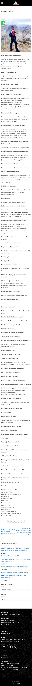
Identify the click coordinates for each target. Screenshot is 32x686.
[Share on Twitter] (14, 521)
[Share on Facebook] (11, 521)
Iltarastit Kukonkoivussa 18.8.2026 (11, 572)
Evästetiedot (16, 681)
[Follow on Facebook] (4, 646)
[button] (2, 3)
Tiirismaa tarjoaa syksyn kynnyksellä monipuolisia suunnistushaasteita (15, 560)
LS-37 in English (8, 680)
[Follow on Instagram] (9, 646)
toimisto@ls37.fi (6, 633)
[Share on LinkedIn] (23, 521)
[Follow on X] (14, 646)
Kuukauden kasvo (6, 9)
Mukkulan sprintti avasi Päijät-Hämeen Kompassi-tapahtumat (8, 531)
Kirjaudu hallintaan (20, 680)
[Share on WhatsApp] (8, 521)
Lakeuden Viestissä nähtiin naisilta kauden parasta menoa (13, 576)
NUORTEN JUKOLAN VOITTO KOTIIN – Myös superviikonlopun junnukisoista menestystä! (15, 549)
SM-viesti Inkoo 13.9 (7, 556)
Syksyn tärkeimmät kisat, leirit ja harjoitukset (14, 566)
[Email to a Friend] (17, 521)
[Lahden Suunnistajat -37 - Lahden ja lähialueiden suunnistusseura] (16, 3)
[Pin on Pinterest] (20, 521)
